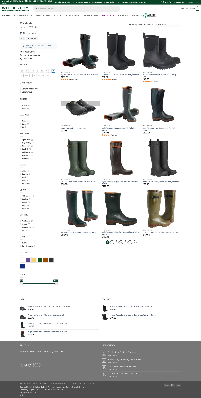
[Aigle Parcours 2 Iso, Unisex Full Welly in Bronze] (80, 51)
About (22, 384)
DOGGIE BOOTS (91, 15)
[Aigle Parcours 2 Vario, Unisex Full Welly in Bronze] (121, 104)
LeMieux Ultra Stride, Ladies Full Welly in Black (160, 182)
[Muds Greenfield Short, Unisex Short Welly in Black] (161, 51)
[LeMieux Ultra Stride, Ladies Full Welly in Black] (161, 158)
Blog (29, 384)
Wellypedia (150, 15)
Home (23, 27)
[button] (197, 2)
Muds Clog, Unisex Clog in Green (74, 128)
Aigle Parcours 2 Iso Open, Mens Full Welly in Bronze (160, 129)
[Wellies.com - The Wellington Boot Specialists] (15, 9)
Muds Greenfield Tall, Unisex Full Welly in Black (120, 75)
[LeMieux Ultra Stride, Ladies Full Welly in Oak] (80, 158)
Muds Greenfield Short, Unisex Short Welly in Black (160, 76)
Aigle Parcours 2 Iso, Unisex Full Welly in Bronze (79, 75)
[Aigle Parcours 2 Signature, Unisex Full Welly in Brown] (121, 158)
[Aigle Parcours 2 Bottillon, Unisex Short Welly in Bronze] (121, 208)
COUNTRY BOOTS (23, 15)
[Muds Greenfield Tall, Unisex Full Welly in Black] (121, 51)
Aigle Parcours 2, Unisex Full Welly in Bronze (78, 232)
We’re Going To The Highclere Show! (124, 359)
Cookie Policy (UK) (78, 384)
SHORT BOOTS (42, 15)
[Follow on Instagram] (163, 2)
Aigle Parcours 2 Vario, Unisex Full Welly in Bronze (118, 129)
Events (136, 15)
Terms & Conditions (40, 384)
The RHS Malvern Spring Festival (122, 374)
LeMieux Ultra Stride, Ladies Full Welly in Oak (78, 182)
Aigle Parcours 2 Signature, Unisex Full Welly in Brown (120, 183)
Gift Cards (108, 15)
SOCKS (57, 15)
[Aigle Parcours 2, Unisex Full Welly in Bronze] (80, 208)
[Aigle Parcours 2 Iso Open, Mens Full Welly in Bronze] (161, 104)
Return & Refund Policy (59, 384)
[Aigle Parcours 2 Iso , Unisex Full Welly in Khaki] (161, 208)
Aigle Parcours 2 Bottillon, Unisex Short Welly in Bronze (120, 233)
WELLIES (6, 15)
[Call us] (170, 2)
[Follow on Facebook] (161, 2)
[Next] (135, 242)
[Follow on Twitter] (165, 2)
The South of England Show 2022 (123, 352)
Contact (191, 2)
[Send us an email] (167, 2)
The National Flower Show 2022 (122, 366)
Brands (122, 15)
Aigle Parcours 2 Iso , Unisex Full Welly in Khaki (160, 232)
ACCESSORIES (72, 15)
